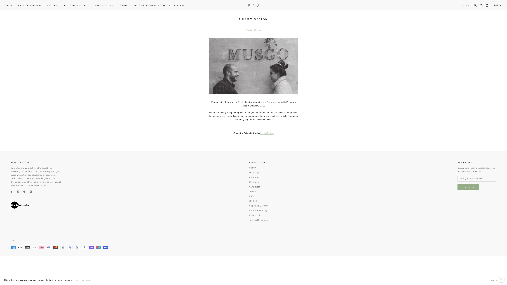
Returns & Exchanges (259, 210)
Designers (254, 182)
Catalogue (254, 177)
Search (252, 168)
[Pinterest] (24, 191)
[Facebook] (12, 191)
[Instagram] (18, 191)
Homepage (254, 172)
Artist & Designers (30, 5)
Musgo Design (267, 133)
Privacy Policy (255, 215)
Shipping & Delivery (258, 206)
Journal (124, 5)
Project (52, 5)
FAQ (251, 196)
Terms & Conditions (258, 220)
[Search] (481, 5)
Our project (254, 187)
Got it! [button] (494, 280)
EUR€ (464, 5)
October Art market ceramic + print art (159, 5)
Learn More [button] (85, 280)
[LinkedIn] (31, 191)
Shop (10, 5)
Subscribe (468, 187)
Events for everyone (76, 5)
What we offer (104, 5)
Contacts (253, 201)
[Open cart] (487, 5)
